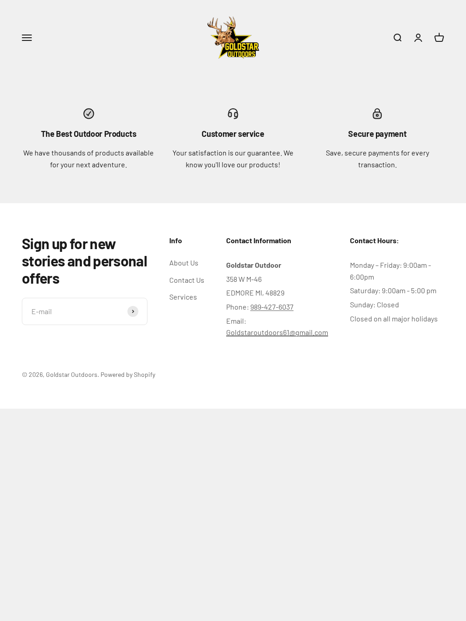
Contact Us (186, 279)
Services (183, 296)
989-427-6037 (272, 306)
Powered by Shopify (128, 374)
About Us (183, 262)
